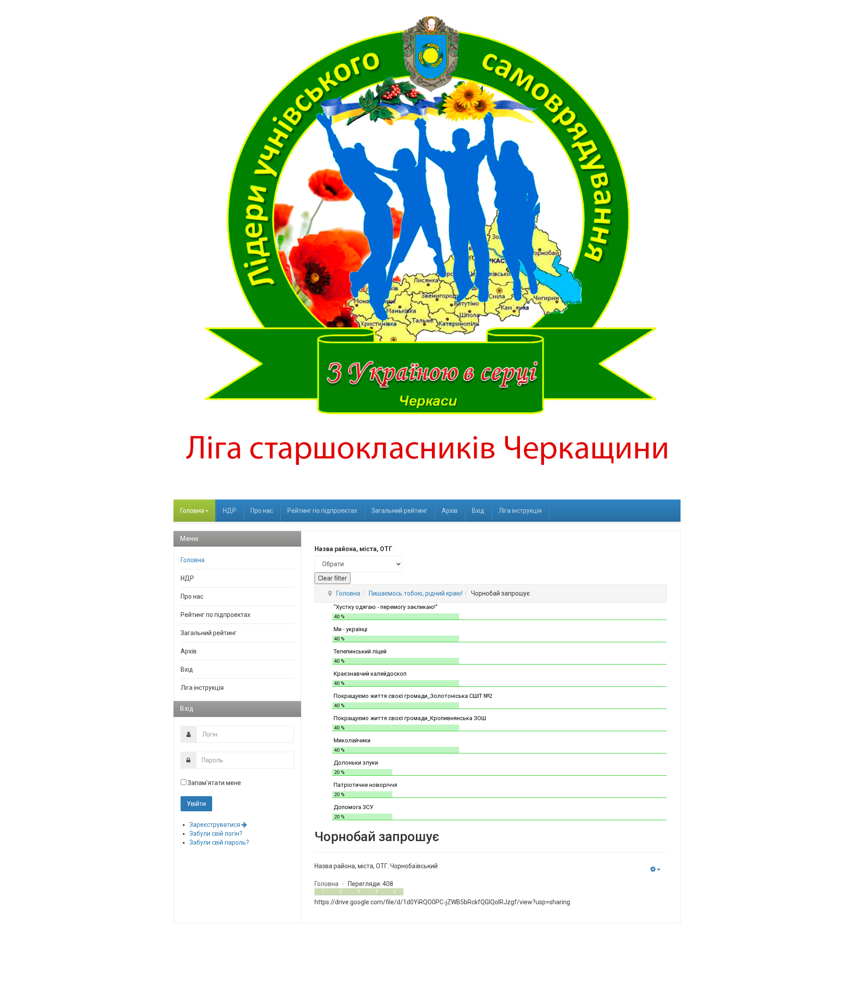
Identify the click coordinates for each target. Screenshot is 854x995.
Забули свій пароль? (219, 842)
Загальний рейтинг (399, 510)
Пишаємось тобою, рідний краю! (416, 593)
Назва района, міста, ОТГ (353, 548)
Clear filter (332, 578)
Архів (450, 510)
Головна (192, 510)
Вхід (478, 510)
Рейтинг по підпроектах (322, 510)
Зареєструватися (215, 824)
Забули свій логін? (215, 833)
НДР (229, 510)
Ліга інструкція (520, 510)
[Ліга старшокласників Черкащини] (427, 250)
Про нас (261, 510)
